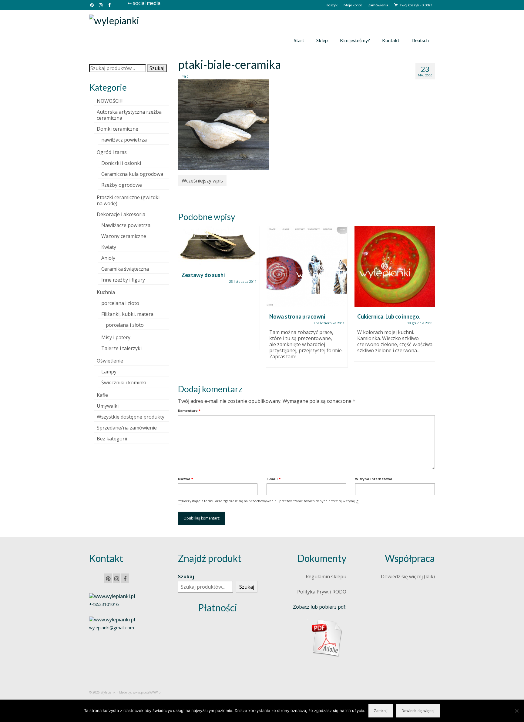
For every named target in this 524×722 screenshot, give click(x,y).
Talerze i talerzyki (121, 348)
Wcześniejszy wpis (202, 180)
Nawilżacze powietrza (125, 225)
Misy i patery (115, 337)
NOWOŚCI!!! (110, 101)
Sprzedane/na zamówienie (127, 427)
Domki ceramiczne (117, 128)
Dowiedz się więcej (418, 710)
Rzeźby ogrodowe (121, 185)
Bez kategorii (112, 438)
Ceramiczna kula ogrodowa (132, 174)
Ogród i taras (112, 152)
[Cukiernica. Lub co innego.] (394, 266)
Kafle (102, 395)
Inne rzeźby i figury (123, 279)
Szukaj (156, 68)
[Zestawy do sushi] (219, 245)
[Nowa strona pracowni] (307, 266)
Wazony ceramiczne (123, 236)
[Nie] (516, 711)
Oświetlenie (110, 360)
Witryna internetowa (373, 478)
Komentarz (189, 410)
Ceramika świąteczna (125, 269)
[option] (219, 291)
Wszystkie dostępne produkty (130, 416)
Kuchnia (106, 292)
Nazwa (185, 478)
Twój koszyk (415, 5)
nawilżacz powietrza (124, 139)
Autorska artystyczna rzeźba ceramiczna (129, 115)
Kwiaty (108, 247)
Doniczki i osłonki (121, 163)
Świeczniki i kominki (123, 382)
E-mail (273, 478)
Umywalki (108, 406)
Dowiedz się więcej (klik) (408, 576)
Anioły (108, 258)
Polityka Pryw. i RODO (321, 591)
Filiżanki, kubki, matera (127, 314)
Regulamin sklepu (326, 576)
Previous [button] (183, 300)
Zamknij (381, 710)
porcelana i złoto (120, 303)
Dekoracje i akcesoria (121, 214)
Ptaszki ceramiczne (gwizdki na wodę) (128, 200)
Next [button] (429, 300)
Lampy (108, 371)
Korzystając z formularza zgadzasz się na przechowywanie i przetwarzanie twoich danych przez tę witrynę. (270, 501)
